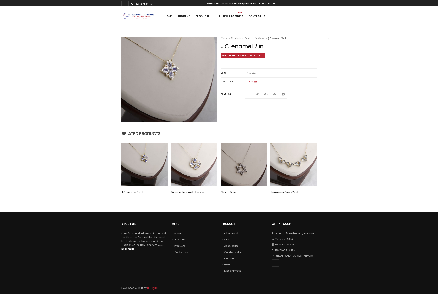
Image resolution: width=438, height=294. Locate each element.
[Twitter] (257, 94)
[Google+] (266, 94)
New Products (233, 14)
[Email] (283, 94)
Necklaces (259, 38)
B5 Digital (152, 288)
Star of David (229, 192)
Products (203, 16)
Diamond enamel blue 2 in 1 (188, 192)
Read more (128, 249)
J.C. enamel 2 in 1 (132, 192)
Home (168, 16)
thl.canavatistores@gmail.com (294, 255)
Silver (227, 239)
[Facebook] (249, 94)
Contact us (256, 16)
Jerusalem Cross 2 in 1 (284, 192)
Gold (247, 38)
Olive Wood (231, 233)
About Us (184, 16)
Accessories (231, 246)
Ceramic (229, 258)
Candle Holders (233, 252)
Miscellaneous (232, 270)
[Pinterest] (274, 94)
